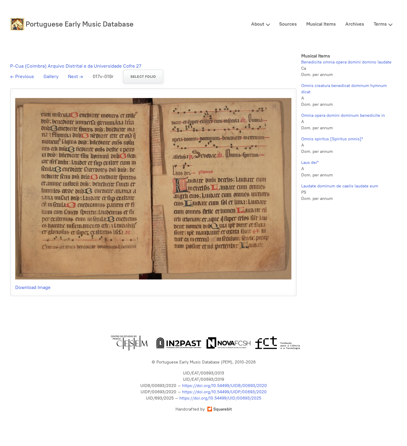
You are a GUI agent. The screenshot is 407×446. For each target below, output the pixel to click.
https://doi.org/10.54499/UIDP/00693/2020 (224, 391)
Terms (380, 24)
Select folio (143, 76)
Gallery (51, 76)
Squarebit (222, 409)
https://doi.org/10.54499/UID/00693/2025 (220, 398)
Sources (288, 24)
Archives (354, 24)
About (257, 24)
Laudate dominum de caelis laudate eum (339, 186)
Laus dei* (310, 162)
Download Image (33, 287)
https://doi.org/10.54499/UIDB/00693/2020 (224, 385)
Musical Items (321, 24)
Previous (22, 76)
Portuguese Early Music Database (79, 24)
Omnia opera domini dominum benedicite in (343, 115)
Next (75, 76)
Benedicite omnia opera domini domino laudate (346, 62)
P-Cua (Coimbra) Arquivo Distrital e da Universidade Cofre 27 (75, 66)
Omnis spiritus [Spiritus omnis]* (332, 139)
